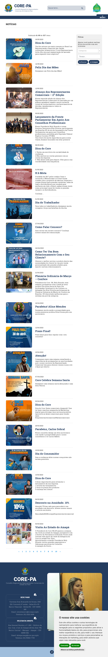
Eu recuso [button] (75, 645)
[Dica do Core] (19, 49)
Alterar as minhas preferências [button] (72, 650)
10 (56, 551)
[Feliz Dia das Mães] (19, 73)
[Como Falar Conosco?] (19, 233)
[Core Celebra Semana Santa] (19, 386)
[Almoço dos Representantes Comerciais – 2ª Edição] (19, 98)
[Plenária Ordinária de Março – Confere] (19, 282)
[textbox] (88, 50)
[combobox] (89, 51)
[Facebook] (52, 652)
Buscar (84, 62)
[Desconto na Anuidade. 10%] (19, 509)
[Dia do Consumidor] (19, 460)
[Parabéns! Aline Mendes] (19, 312)
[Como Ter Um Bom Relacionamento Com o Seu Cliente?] (19, 257)
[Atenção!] (19, 361)
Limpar (94, 62)
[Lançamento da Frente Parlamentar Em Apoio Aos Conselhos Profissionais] (19, 123)
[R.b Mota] (19, 179)
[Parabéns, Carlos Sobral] (19, 435)
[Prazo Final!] (19, 337)
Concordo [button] (64, 645)
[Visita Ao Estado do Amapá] (19, 533)
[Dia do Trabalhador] (19, 208)
